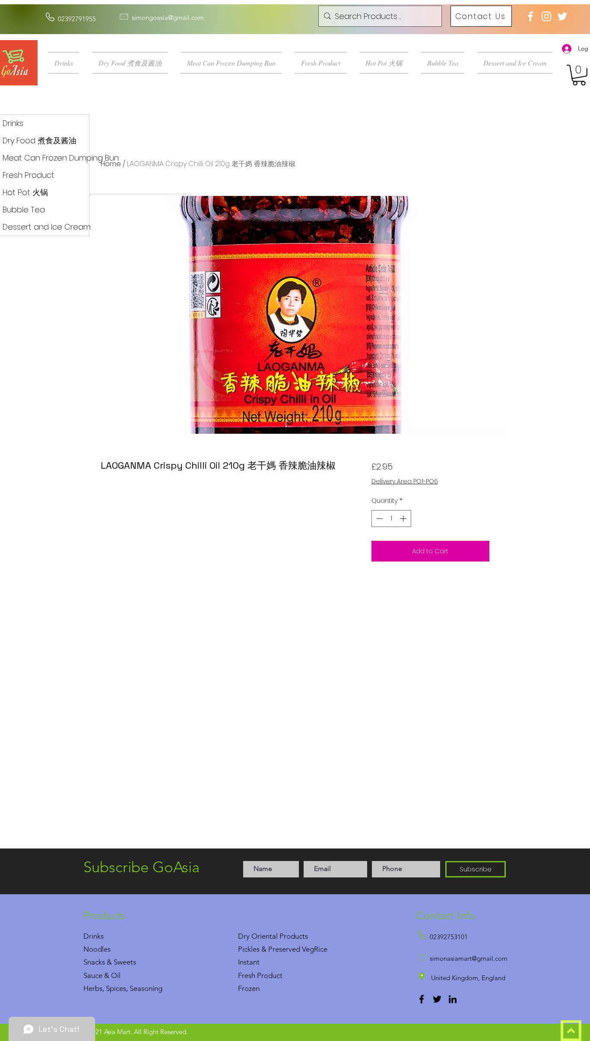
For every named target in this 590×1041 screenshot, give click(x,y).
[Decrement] (378, 519)
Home (111, 164)
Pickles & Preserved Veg (276, 949)
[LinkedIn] (452, 999)
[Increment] (404, 519)
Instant (249, 962)
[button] (67, 63)
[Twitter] (437, 999)
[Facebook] (421, 999)
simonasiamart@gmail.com (469, 958)
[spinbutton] (391, 519)
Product (269, 975)
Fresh (246, 975)
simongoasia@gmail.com (168, 17)
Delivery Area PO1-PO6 (404, 481)
